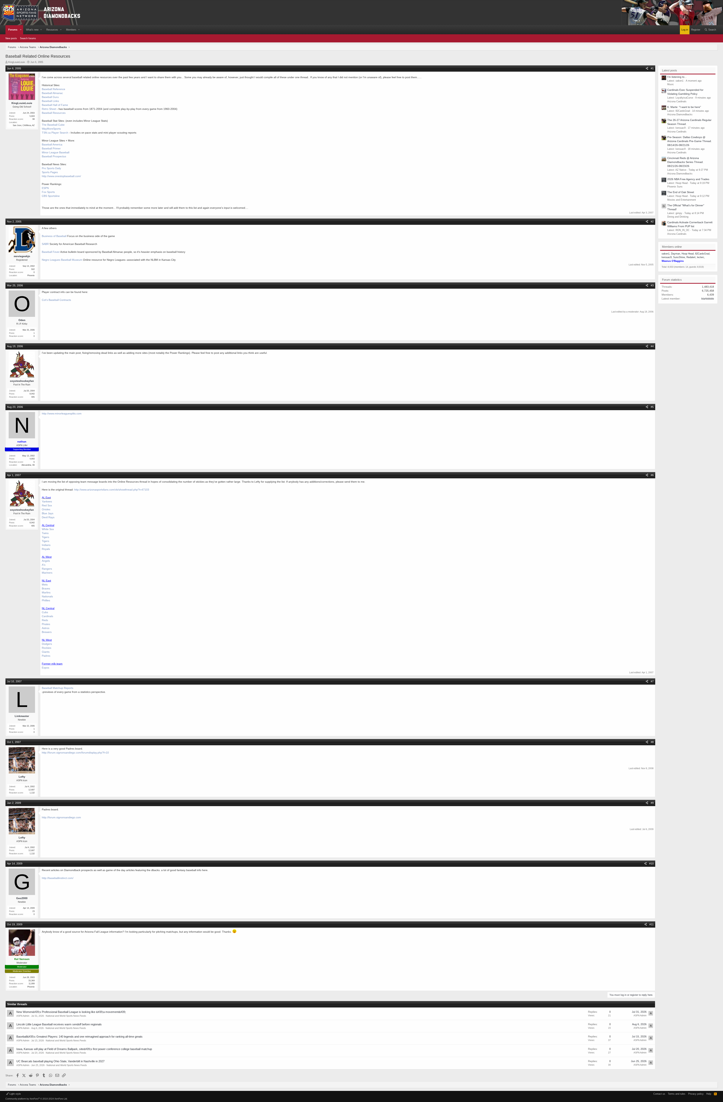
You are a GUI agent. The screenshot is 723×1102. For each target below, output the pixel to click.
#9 (652, 802)
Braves (46, 588)
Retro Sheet (49, 108)
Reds (45, 620)
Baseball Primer (51, 148)
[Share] (646, 68)
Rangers (47, 568)
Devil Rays (48, 517)
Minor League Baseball (55, 152)
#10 (651, 863)
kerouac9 (667, 257)
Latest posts (669, 70)
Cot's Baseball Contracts (56, 299)
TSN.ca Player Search (55, 132)
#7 (652, 681)
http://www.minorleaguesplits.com (62, 413)
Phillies (46, 600)
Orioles (46, 509)
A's (43, 564)
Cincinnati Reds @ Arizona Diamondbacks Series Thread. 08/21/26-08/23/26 (685, 162)
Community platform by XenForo (36, 1098)
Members (71, 29)
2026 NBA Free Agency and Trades (688, 179)
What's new (32, 29)
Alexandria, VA (28, 465)
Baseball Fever (51, 251)
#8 (652, 742)
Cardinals (47, 616)
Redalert (691, 257)
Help (708, 1093)
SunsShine (679, 257)
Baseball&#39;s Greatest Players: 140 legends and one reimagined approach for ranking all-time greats (79, 1036)
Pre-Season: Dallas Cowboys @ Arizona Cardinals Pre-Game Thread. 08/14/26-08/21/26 (689, 141)
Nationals (47, 596)
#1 (652, 68)
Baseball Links (50, 100)
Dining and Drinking (677, 216)
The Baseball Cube (53, 124)
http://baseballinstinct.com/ (57, 878)
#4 (652, 346)
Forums (12, 29)
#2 (652, 221)
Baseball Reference (53, 89)
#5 (652, 406)
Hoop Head (688, 253)
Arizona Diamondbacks (679, 114)
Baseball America (52, 144)
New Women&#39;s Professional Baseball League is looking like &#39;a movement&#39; (71, 1011)
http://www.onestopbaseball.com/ (61, 176)
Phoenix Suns (675, 186)
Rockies (46, 647)
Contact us (659, 1093)
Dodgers (47, 643)
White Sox (48, 529)
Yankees (47, 501)
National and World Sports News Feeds (66, 1016)
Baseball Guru (50, 97)
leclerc (700, 257)
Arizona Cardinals (676, 101)
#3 (652, 285)
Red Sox (47, 505)
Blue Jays (47, 513)
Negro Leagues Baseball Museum (62, 259)
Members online (672, 246)
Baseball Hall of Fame (55, 104)
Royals (46, 548)
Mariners (47, 572)
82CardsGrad (702, 253)
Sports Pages (50, 172)
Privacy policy (696, 1093)
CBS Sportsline (51, 195)
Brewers (47, 632)
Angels (46, 560)
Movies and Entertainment (681, 199)
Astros (45, 628)
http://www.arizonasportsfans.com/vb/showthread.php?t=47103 (111, 489)
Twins (45, 533)
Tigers (45, 537)
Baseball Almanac (52, 93)
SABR (45, 243)
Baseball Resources (54, 112)
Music (670, 84)
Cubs (45, 612)
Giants (46, 651)
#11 (651, 924)
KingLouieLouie (16, 62)
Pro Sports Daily (51, 168)
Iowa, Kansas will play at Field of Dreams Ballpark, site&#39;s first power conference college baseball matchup (84, 1049)
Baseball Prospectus (54, 156)
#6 (652, 475)
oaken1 (666, 253)
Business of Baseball (54, 236)
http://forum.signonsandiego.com (61, 817)
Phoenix (31, 275)
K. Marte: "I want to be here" (684, 107)
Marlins (46, 592)
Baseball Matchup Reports (57, 687)
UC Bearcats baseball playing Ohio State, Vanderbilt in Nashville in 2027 (60, 1061)
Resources (52, 29)
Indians (46, 544)
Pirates (46, 624)
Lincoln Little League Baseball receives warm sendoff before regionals (59, 1024)
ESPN (45, 188)
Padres (46, 655)
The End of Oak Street (680, 192)
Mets (45, 584)
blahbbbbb (707, 298)
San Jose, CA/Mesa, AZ (24, 125)
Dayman (675, 253)
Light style (15, 1093)
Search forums (28, 38)
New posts (11, 38)
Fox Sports (48, 191)
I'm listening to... (677, 76)
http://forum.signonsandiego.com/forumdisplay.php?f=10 (75, 752)
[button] (20, 29)
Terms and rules (676, 1093)
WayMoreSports (51, 128)
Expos (45, 667)
